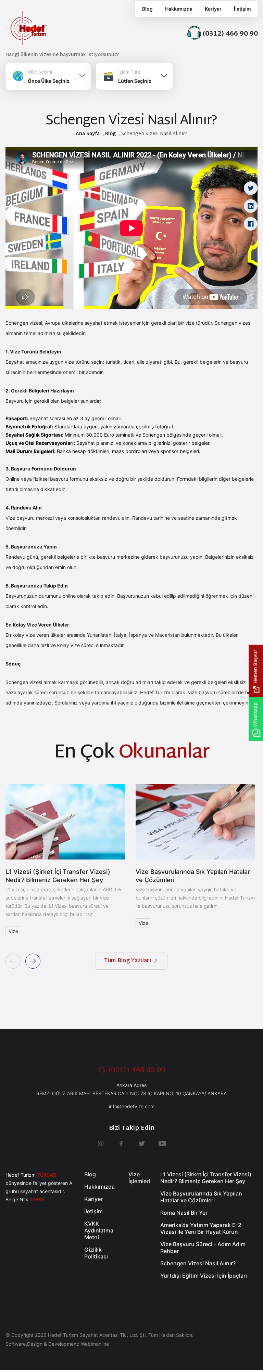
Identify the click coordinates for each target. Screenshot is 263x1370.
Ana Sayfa (88, 134)
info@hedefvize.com (131, 1106)
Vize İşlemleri (139, 1178)
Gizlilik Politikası (96, 1253)
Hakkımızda (178, 9)
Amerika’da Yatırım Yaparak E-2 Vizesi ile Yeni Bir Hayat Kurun (200, 1228)
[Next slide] (32, 961)
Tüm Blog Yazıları (127, 961)
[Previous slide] (13, 961)
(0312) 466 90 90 (137, 1070)
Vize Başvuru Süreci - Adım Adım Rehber (203, 1247)
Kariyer (213, 9)
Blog (110, 134)
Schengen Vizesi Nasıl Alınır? (198, 1263)
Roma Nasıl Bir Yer (184, 1212)
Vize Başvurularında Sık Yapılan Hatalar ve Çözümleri (193, 875)
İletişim (242, 9)
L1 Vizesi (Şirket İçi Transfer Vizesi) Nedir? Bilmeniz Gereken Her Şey (57, 875)
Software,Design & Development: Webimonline (57, 1344)
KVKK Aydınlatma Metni (98, 1230)
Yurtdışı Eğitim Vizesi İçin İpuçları (203, 1275)
